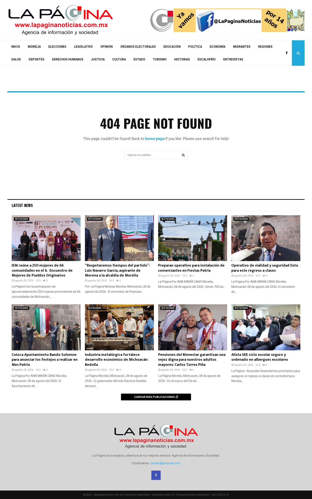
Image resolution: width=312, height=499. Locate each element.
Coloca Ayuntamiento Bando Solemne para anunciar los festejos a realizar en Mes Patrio (44, 360)
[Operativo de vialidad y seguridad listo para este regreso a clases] (265, 238)
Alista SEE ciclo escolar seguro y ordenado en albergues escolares (259, 357)
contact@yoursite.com (165, 463)
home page (154, 138)
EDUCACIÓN (172, 46)
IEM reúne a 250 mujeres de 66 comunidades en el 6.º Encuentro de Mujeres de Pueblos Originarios (42, 270)
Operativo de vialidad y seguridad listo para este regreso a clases (264, 268)
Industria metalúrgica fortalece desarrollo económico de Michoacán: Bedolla (116, 360)
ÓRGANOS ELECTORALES (138, 46)
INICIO (15, 46)
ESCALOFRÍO (207, 59)
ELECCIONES (57, 46)
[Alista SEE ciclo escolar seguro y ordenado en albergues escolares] (265, 327)
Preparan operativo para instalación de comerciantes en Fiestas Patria (191, 268)
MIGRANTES (241, 46)
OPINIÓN (106, 46)
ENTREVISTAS (233, 59)
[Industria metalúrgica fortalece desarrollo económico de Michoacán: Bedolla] (119, 327)
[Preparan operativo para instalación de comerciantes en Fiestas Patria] (192, 238)
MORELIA (34, 46)
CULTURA (119, 59)
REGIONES (265, 46)
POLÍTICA (195, 46)
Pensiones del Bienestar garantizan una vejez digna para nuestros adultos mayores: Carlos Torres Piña (191, 360)
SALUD (16, 59)
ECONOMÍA (217, 46)
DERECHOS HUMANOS (67, 59)
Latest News (22, 205)
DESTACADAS (21, 219)
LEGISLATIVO (83, 46)
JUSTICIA (98, 59)
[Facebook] (288, 53)
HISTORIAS (182, 59)
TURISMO (160, 59)
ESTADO (139, 59)
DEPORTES (36, 59)
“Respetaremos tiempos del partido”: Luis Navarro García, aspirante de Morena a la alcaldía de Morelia (117, 270)
